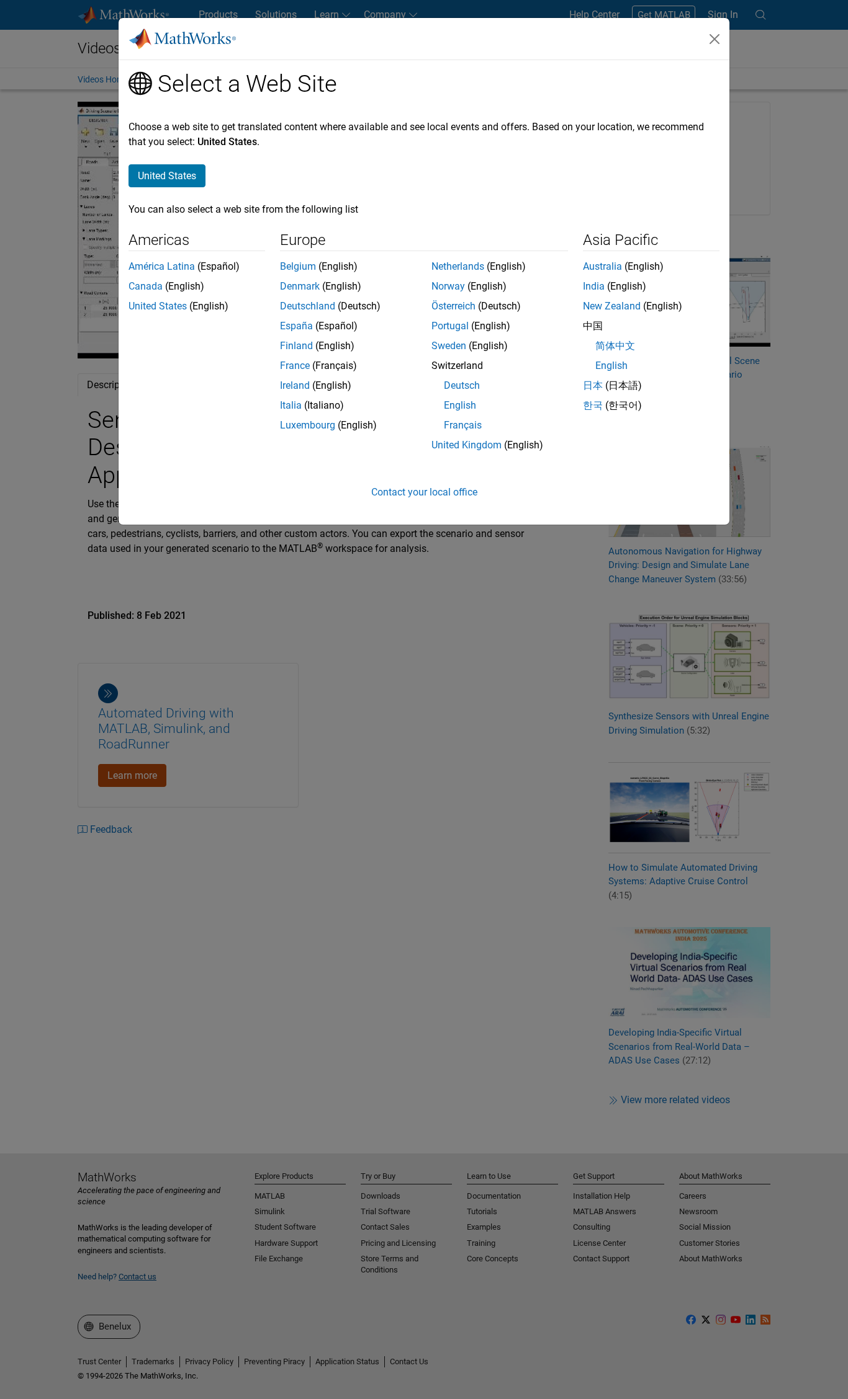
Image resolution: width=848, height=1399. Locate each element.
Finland (296, 346)
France (295, 365)
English (460, 405)
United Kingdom (466, 445)
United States (158, 306)
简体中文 (615, 346)
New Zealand (612, 306)
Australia (602, 266)
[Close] (714, 39)
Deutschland (307, 306)
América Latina (162, 266)
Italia (291, 405)
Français (463, 425)
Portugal (450, 326)
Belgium (298, 266)
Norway (448, 286)
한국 (593, 405)
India (594, 286)
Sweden (448, 346)
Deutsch (462, 385)
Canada (146, 286)
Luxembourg (307, 425)
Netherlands (457, 266)
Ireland (295, 385)
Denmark (300, 286)
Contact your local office (424, 492)
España (296, 326)
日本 (593, 385)
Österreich (453, 306)
